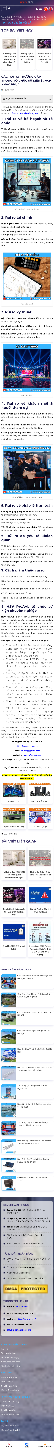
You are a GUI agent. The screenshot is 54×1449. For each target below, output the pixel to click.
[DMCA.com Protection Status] (25, 1289)
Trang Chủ (5, 17)
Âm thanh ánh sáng (10, 1377)
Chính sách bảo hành (10, 1362)
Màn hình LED (7, 1382)
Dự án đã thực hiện (10, 1426)
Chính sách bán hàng (10, 1366)
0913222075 (21, 1306)
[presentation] (6, 52)
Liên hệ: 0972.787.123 (27, 746)
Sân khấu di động (9, 1386)
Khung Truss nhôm (10, 1390)
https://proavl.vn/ (32, 755)
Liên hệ (4, 1349)
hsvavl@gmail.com (30, 750)
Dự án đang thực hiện (11, 1430)
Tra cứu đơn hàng (9, 1353)
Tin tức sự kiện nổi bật (23, 17)
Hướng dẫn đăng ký (10, 1357)
